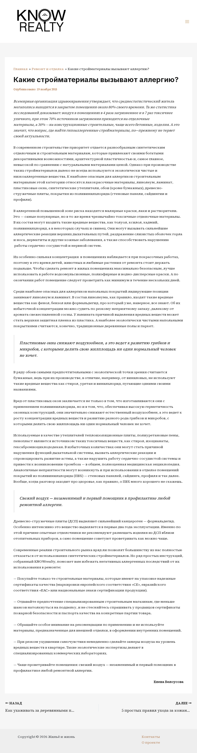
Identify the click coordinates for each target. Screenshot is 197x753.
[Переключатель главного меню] (187, 22)
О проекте (151, 742)
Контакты (151, 736)
